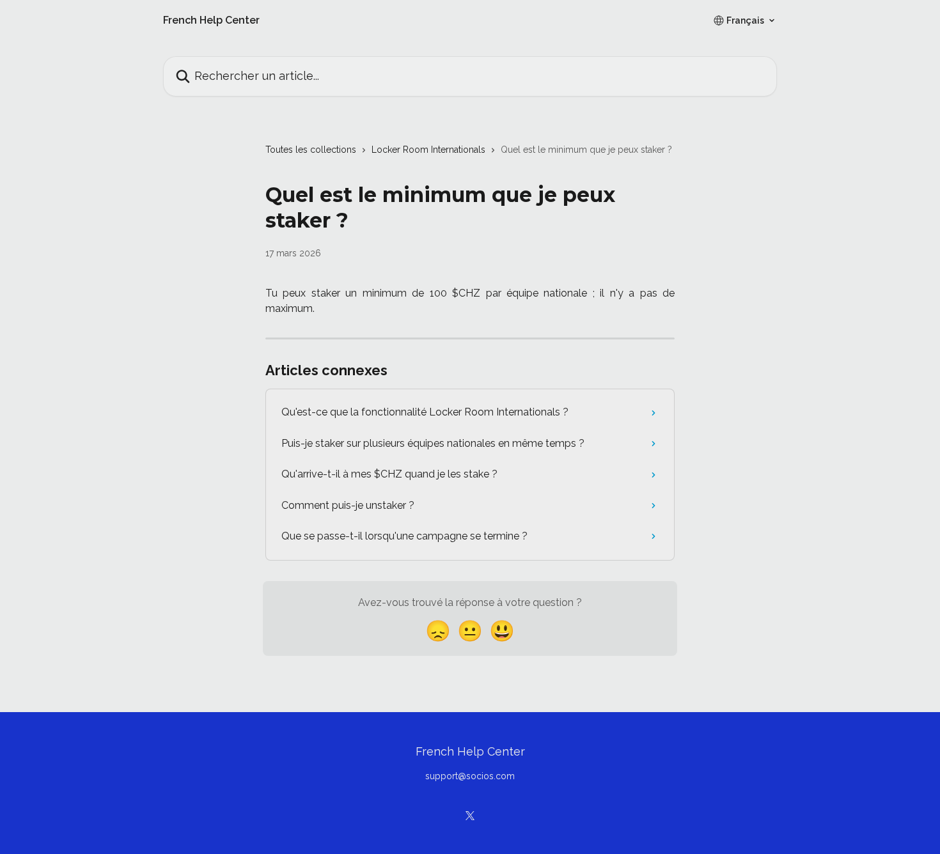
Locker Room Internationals (428, 149)
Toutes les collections (310, 149)
